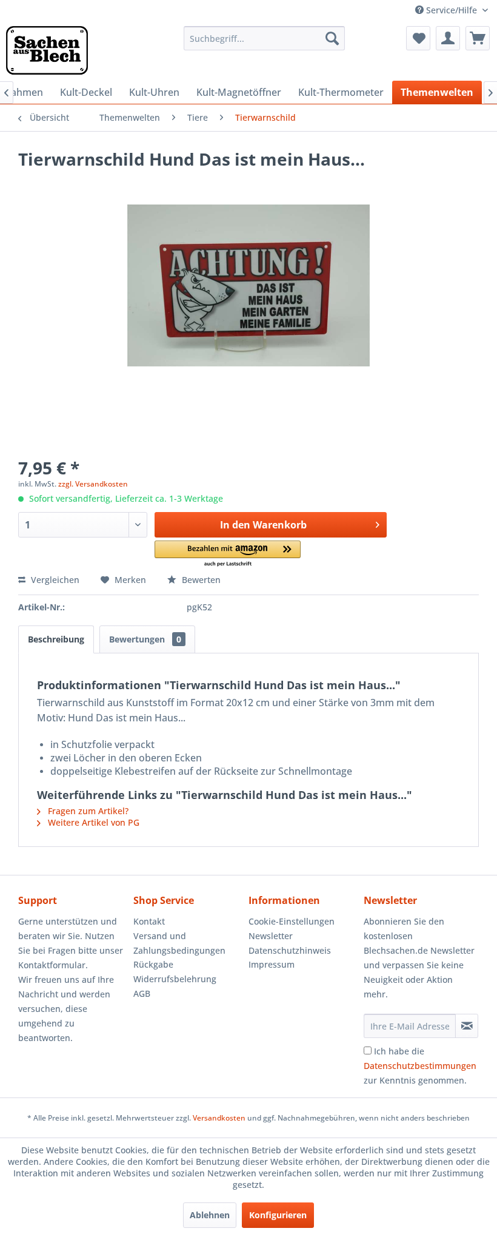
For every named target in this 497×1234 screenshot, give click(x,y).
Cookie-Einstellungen (291, 921)
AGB (141, 993)
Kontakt (149, 921)
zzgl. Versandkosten (93, 484)
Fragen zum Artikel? (86, 811)
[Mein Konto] (448, 38)
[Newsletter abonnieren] (466, 1026)
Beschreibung (56, 639)
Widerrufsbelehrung (174, 979)
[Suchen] (332, 38)
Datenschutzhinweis (289, 950)
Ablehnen (210, 1215)
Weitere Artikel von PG (92, 822)
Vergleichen (53, 579)
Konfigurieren (278, 1215)
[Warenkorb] (477, 38)
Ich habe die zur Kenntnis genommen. (420, 1065)
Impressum (271, 964)
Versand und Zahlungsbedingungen (179, 943)
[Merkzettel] (418, 38)
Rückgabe (153, 964)
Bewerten (200, 579)
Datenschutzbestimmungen (420, 1065)
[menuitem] (264, 38)
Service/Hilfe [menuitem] (451, 10)
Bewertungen (145, 639)
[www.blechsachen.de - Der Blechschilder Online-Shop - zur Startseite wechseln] (47, 50)
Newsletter (270, 936)
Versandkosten (219, 1118)
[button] (228, 554)
